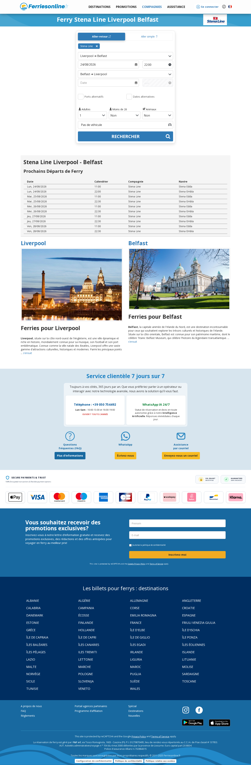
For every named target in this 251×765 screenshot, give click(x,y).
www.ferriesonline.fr (44, 6)
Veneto (84, 689)
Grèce (30, 630)
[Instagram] (187, 710)
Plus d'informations (70, 455)
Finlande (85, 623)
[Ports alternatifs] (80, 96)
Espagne (189, 615)
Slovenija (86, 681)
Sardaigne (190, 674)
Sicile (30, 681)
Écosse (83, 615)
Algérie (84, 600)
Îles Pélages (36, 652)
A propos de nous (31, 706)
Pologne (85, 674)
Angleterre (191, 600)
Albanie (32, 600)
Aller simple (148, 36)
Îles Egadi (138, 645)
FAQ (23, 711)
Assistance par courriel (181, 446)
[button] (176, 7)
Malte (31, 667)
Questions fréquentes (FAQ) (70, 446)
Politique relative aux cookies (160, 761)
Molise (187, 667)
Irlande (136, 652)
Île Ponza (190, 637)
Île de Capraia (37, 637)
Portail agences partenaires (91, 706)
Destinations (135, 711)
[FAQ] (70, 437)
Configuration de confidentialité (94, 760)
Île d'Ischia (191, 630)
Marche (84, 667)
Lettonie (85, 659)
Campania (86, 608)
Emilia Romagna (143, 615)
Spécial (132, 706)
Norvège (33, 674)
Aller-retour (100, 36)
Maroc (135, 667)
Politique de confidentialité (128, 761)
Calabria (33, 608)
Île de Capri (87, 637)
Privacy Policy (139, 736)
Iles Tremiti (87, 652)
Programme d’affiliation (89, 711)
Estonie (32, 623)
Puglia (135, 674)
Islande (188, 652)
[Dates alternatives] (129, 96)
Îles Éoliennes (193, 645)
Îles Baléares (36, 645)
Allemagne (139, 600)
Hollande (86, 630)
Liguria (136, 659)
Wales (135, 689)
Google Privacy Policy (136, 564)
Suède (135, 681)
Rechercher (126, 136)
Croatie (188, 608)
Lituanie (189, 659)
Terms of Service (156, 564)
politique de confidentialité (154, 545)
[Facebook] (199, 710)
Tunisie (32, 689)
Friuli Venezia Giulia (198, 623)
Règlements (28, 715)
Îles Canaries (88, 645)
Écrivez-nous (125, 455)
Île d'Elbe (137, 630)
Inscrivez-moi (177, 554)
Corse (134, 608)
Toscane (189, 681)
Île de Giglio (140, 637)
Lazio (30, 659)
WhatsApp (125, 444)
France (135, 623)
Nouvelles (134, 715)
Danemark (34, 615)
